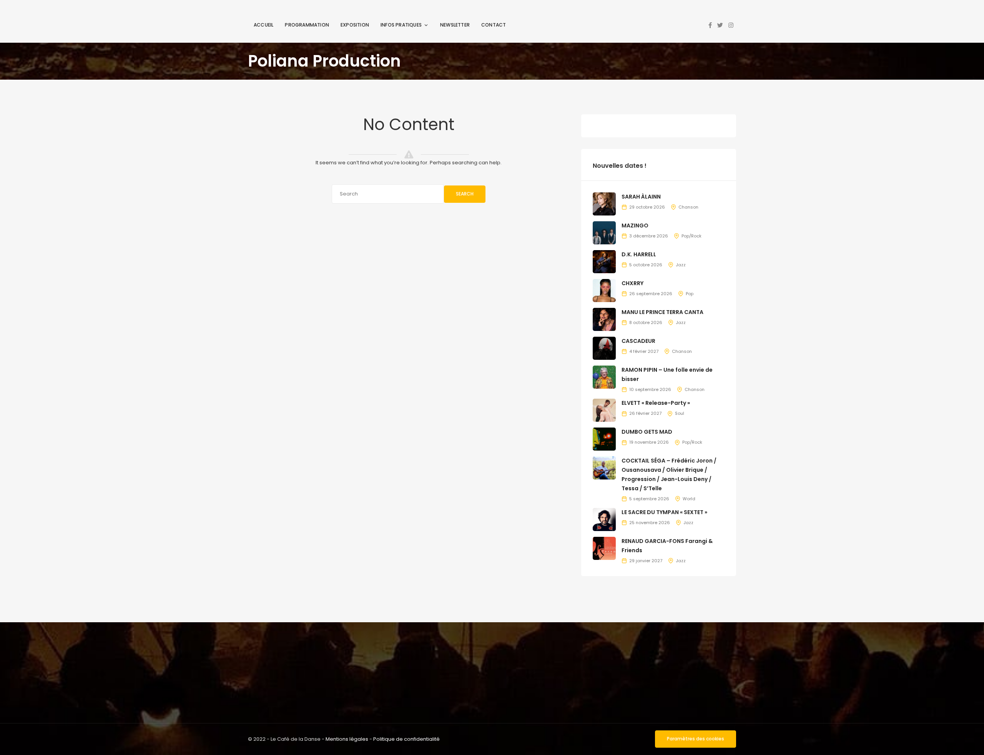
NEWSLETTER (455, 25)
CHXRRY (632, 283)
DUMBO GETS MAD (647, 432)
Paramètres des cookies (695, 738)
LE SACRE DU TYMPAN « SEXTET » (664, 512)
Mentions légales (347, 739)
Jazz (681, 265)
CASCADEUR (638, 341)
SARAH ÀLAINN (641, 196)
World (689, 499)
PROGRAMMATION (307, 25)
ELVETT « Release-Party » (656, 403)
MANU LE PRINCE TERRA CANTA (662, 312)
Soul (679, 413)
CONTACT (493, 25)
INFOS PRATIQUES (401, 25)
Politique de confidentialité (406, 739)
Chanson (688, 207)
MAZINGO (635, 225)
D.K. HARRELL (639, 254)
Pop (689, 294)
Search (465, 193)
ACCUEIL (263, 25)
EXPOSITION (355, 25)
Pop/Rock (691, 236)
